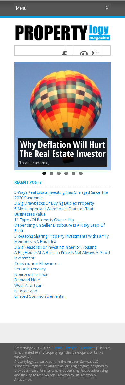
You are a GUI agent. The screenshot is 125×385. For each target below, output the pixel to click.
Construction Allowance (35, 263)
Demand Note (27, 280)
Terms (58, 348)
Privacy (71, 348)
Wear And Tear (28, 285)
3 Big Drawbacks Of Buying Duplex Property (54, 203)
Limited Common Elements (38, 296)
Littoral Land (25, 291)
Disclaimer (87, 348)
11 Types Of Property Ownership (44, 219)
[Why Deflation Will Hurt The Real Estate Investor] (62, 116)
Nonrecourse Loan (31, 274)
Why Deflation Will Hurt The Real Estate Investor (63, 149)
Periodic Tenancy (30, 269)
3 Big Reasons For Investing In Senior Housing (55, 247)
